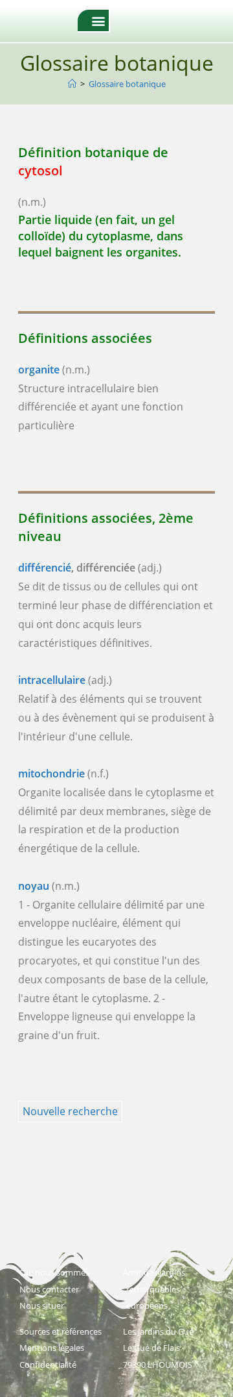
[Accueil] (72, 84)
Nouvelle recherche (70, 1111)
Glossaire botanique (127, 84)
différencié (44, 567)
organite (39, 369)
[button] (98, 20)
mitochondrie (51, 773)
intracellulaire (51, 680)
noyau (33, 886)
